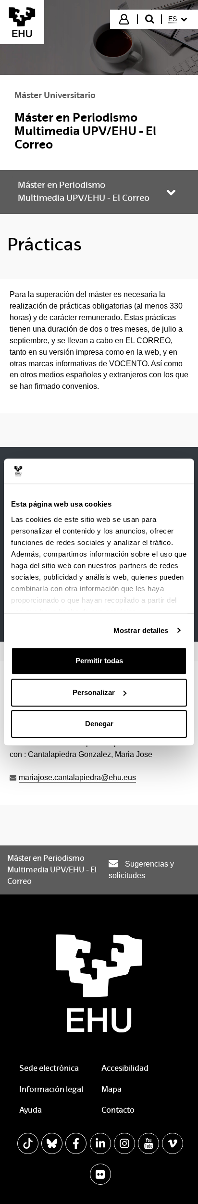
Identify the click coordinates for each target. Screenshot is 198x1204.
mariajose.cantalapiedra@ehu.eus (77, 777)
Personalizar (94, 692)
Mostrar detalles (141, 630)
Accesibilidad (124, 1068)
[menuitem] (179, 19)
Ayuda (30, 1110)
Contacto (118, 1110)
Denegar (99, 724)
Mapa (111, 1089)
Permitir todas (99, 661)
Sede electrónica (49, 1068)
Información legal (51, 1089)
